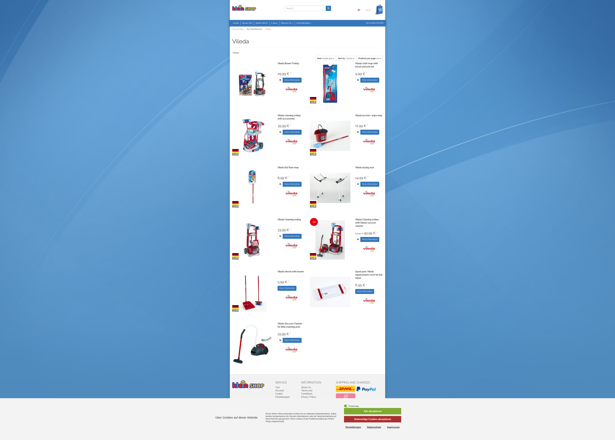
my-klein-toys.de (375, 23)
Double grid (325, 58)
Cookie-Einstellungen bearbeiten (282, 396)
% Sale (274, 23)
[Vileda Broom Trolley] (252, 84)
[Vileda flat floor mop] (252, 188)
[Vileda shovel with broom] (252, 292)
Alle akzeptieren (373, 411)
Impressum (393, 427)
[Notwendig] (346, 406)
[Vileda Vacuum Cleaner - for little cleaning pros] (252, 344)
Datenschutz (374, 427)
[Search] (328, 8)
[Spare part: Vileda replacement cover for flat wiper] (330, 292)
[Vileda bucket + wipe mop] (330, 136)
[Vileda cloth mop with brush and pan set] (330, 84)
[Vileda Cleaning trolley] (252, 240)
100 (369, 58)
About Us (306, 387)
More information (292, 80)
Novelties (247, 23)
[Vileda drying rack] (330, 188)
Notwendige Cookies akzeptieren (372, 419)
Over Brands (303, 23)
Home (236, 23)
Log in (368, 10)
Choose (345, 58)
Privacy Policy (308, 397)
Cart (277, 387)
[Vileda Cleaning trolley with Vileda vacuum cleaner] (330, 240)
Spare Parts (262, 23)
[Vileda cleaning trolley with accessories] (252, 136)
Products (286, 23)
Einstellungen (353, 427)
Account (279, 390)
